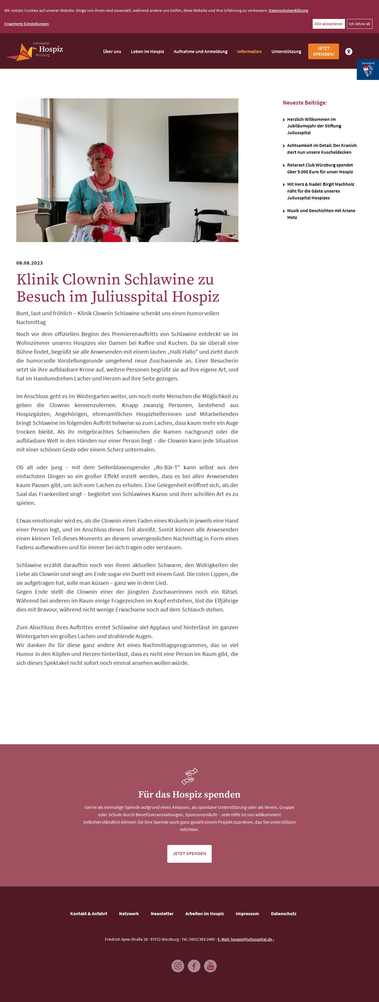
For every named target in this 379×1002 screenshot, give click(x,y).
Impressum (247, 913)
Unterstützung (286, 51)
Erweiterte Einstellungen (26, 23)
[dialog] (189, 16)
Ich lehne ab (359, 23)
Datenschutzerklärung (288, 10)
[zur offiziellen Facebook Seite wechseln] (192, 963)
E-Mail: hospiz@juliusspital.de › (246, 939)
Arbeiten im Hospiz (204, 913)
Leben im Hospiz (147, 51)
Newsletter (162, 913)
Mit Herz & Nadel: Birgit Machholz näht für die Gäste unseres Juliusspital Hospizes (320, 191)
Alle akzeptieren (328, 23)
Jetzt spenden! (324, 51)
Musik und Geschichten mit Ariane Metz (321, 213)
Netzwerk (129, 913)
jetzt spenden (189, 853)
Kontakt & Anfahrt (88, 913)
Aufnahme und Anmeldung (200, 51)
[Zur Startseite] (34, 51)
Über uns (112, 51)
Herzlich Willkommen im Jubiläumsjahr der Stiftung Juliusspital (314, 126)
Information (249, 51)
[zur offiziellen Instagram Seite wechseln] (176, 963)
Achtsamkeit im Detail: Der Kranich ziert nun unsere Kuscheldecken (322, 148)
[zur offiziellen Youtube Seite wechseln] (208, 963)
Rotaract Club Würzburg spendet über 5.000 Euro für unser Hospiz (320, 168)
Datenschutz (283, 913)
